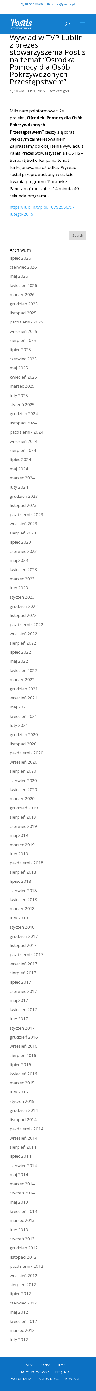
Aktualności (49, 1379)
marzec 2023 (22, 579)
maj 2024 (19, 469)
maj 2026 (19, 276)
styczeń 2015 (22, 1101)
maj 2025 (19, 368)
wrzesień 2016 (23, 1046)
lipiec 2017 (20, 982)
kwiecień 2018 (23, 899)
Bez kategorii (59, 91)
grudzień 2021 (24, 689)
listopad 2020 (23, 743)
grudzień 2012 (24, 1248)
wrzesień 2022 (23, 633)
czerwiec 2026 (23, 267)
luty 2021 (19, 725)
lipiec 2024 (20, 459)
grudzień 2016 (24, 1037)
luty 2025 (19, 395)
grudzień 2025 (24, 304)
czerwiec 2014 (23, 1165)
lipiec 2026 (20, 258)
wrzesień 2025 (23, 331)
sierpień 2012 (23, 1284)
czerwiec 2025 (23, 358)
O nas (46, 1364)
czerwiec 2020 (23, 780)
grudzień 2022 (24, 606)
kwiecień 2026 (23, 285)
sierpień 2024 (23, 450)
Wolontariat (22, 1379)
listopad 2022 (23, 615)
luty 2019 (19, 854)
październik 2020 (26, 753)
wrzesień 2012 (23, 1275)
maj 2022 (19, 661)
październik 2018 (26, 863)
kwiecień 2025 (23, 377)
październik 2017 (26, 954)
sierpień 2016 (23, 1055)
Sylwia (19, 91)
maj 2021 (19, 707)
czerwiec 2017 (23, 991)
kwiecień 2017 (23, 1009)
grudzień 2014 (24, 1110)
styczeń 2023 (22, 597)
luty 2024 (19, 487)
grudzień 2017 (24, 936)
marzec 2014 (22, 1184)
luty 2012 (19, 1339)
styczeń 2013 (22, 1239)
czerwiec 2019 (23, 826)
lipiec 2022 (20, 652)
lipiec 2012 (20, 1293)
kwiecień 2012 (23, 1321)
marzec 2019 (22, 844)
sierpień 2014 (23, 1147)
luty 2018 (19, 918)
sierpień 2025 (23, 340)
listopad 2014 (23, 1119)
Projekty (62, 1371)
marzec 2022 (22, 679)
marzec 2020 (22, 798)
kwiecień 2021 (23, 716)
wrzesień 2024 (23, 441)
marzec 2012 (22, 1330)
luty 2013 (19, 1229)
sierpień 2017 (23, 973)
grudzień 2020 (24, 734)
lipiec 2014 (20, 1156)
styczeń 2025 (22, 404)
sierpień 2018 (23, 872)
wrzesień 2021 (23, 698)
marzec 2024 (22, 478)
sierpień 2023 (23, 533)
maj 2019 (19, 835)
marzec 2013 (22, 1220)
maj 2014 (19, 1174)
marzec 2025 (22, 386)
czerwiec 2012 (23, 1303)
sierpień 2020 (23, 771)
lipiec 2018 (20, 881)
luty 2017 (19, 1018)
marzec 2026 (22, 294)
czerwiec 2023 (23, 551)
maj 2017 (19, 1000)
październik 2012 (26, 1266)
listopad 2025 (23, 313)
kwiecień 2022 (23, 670)
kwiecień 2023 (23, 569)
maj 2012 (19, 1312)
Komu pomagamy (35, 1371)
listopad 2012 (23, 1257)
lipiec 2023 (20, 542)
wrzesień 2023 (23, 523)
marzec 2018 (22, 908)
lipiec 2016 (20, 1064)
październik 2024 (26, 432)
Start (30, 1364)
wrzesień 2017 (23, 964)
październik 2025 (26, 322)
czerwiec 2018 (23, 890)
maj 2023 (19, 560)
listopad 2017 (23, 945)
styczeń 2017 (22, 1028)
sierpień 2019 (23, 817)
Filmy (61, 1364)
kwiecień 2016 (23, 1074)
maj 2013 (19, 1202)
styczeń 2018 (22, 927)
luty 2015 (19, 1092)
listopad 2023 (23, 505)
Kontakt (72, 1379)
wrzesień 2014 (23, 1138)
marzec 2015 (22, 1083)
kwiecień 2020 (23, 789)
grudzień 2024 (24, 413)
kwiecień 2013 (23, 1211)
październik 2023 (26, 514)
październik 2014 (26, 1128)
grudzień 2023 (24, 496)
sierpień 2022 (23, 643)
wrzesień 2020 (23, 762)
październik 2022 (26, 624)
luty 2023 (19, 588)
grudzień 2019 (24, 808)
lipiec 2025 (20, 349)
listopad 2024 (23, 423)
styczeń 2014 (22, 1193)
